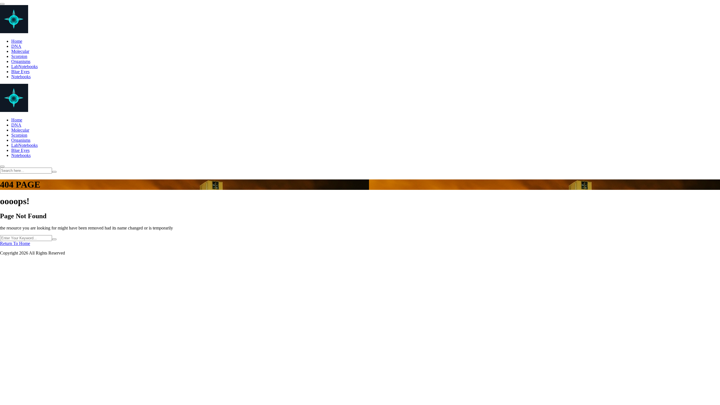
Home (16, 41)
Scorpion (19, 56)
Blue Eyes (20, 71)
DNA (16, 46)
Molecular (20, 51)
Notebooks (21, 76)
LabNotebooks (24, 66)
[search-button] (54, 172)
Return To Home (15, 243)
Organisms (20, 61)
